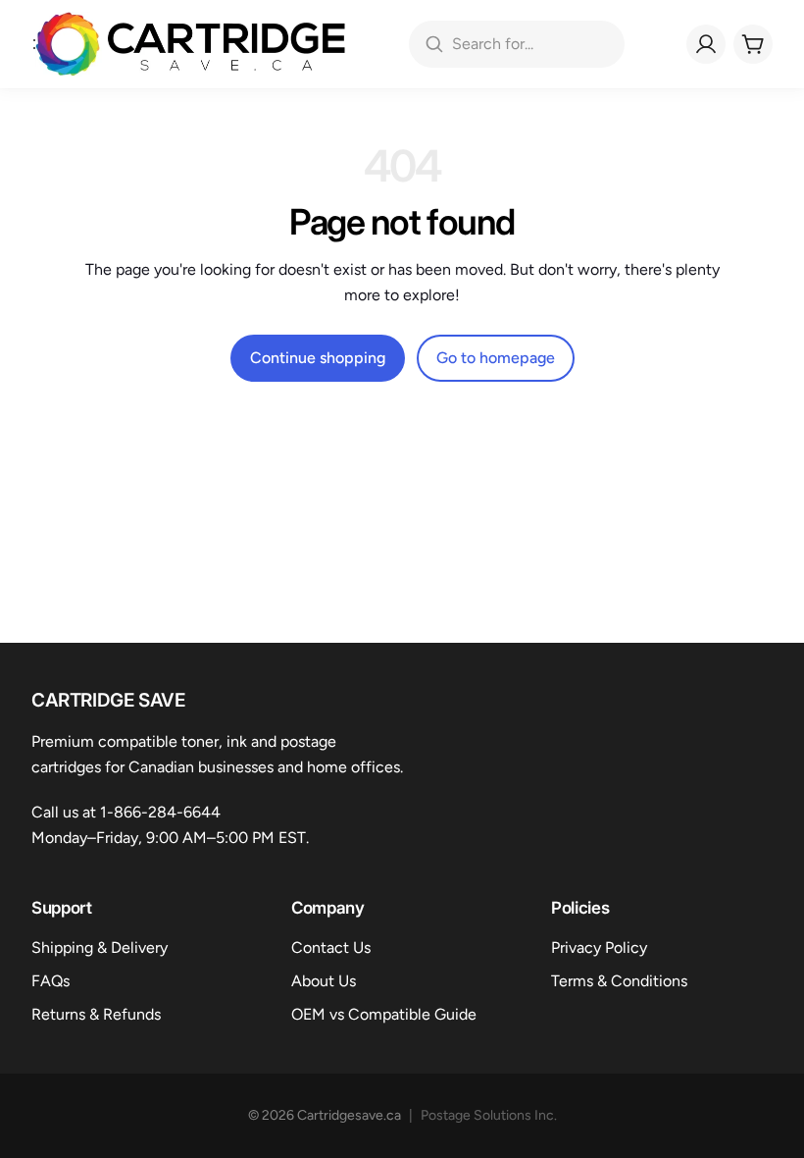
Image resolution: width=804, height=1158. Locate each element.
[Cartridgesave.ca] (190, 44)
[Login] (706, 44)
